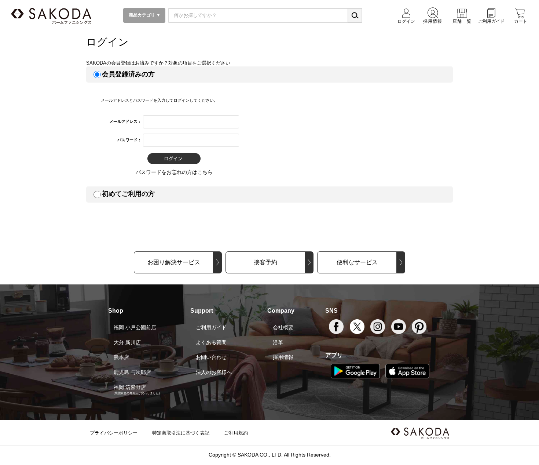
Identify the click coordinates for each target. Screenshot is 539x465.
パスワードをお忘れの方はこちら (174, 172)
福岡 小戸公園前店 (135, 327)
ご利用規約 (236, 433)
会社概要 (283, 327)
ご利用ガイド (211, 327)
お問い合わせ (211, 357)
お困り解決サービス (173, 262)
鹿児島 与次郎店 (132, 372)
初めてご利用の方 (128, 193)
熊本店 (121, 357)
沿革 (278, 342)
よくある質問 (211, 342)
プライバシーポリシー (114, 433)
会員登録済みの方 (128, 74)
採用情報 (283, 357)
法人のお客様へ (214, 372)
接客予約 (265, 262)
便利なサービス (357, 262)
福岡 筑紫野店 (130, 387)
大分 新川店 (127, 342)
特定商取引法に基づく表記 (180, 433)
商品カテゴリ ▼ (144, 15)
